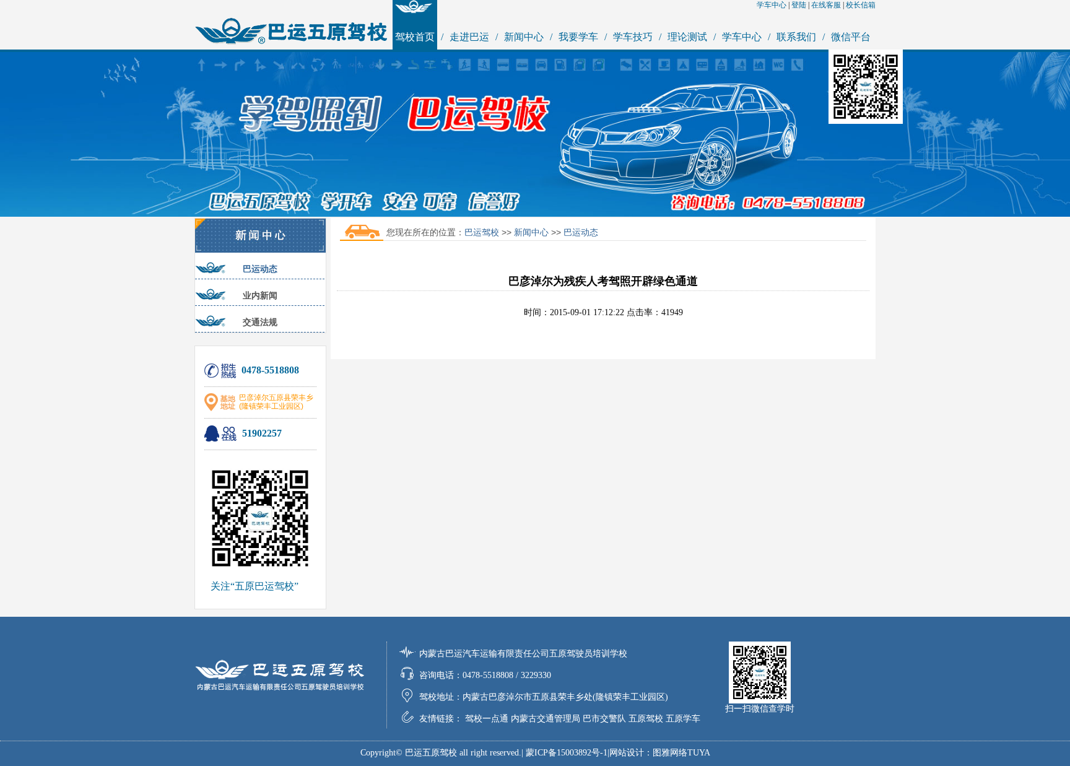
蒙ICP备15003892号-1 (566, 752)
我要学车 (578, 37)
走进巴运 (469, 37)
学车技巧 (633, 37)
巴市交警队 (604, 718)
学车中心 (771, 5)
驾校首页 (415, 37)
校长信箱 (861, 5)
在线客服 (826, 5)
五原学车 (683, 718)
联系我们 (796, 37)
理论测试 (687, 37)
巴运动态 (260, 269)
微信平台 (851, 37)
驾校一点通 (486, 718)
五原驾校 (646, 718)
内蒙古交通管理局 (545, 718)
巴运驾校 (481, 232)
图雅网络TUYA (681, 752)
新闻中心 (524, 37)
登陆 (798, 5)
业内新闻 (260, 295)
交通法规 (260, 322)
